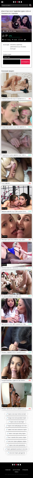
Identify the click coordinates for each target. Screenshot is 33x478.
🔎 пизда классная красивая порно (16, 418)
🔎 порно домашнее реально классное (16, 449)
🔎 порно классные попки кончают (16, 414)
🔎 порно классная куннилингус (16, 445)
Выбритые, (19, 44)
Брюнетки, (13, 44)
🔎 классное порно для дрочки (16, 453)
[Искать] (30, 5)
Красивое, (23, 47)
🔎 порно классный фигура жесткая (16, 425)
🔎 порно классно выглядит (16, 422)
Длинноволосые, (15, 47)
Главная (7, 470)
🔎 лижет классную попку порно (16, 433)
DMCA (16, 472)
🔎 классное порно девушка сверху (16, 441)
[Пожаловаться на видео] (25, 40)
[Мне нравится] (3, 36)
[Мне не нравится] (6, 36)
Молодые (13, 49)
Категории (16, 470)
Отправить (25, 62)
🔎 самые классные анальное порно (16, 429)
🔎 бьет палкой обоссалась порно (16, 437)
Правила (25, 470)
